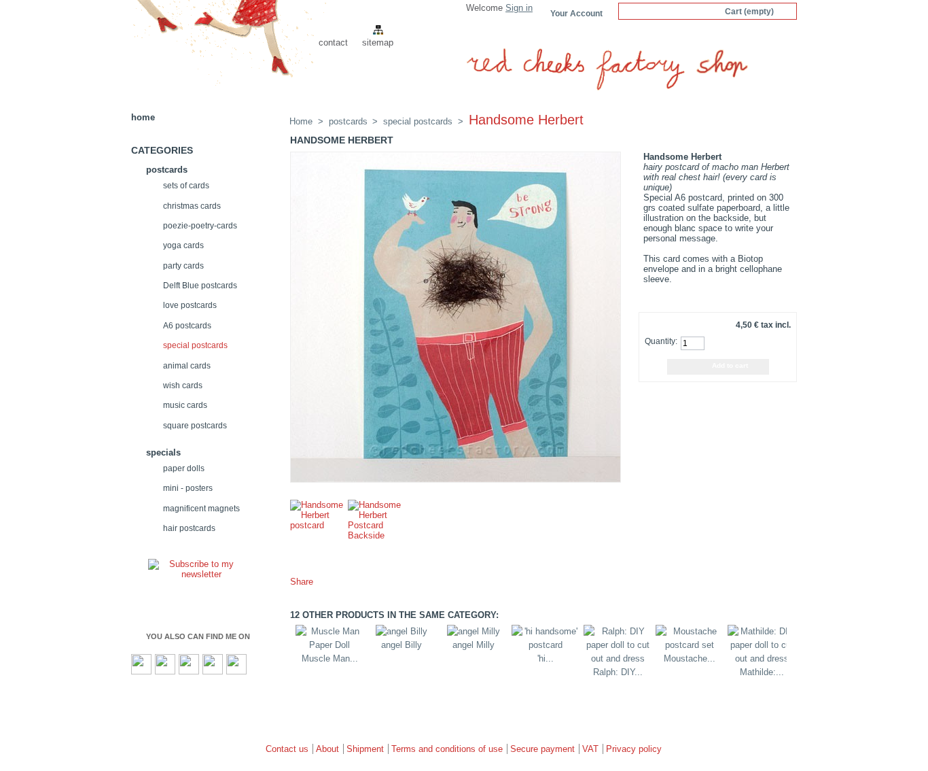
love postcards (190, 305)
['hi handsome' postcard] (545, 645)
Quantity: (660, 341)
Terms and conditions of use (447, 749)
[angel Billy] (401, 631)
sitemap (377, 42)
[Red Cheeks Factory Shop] (220, 51)
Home (301, 121)
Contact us (287, 749)
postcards (167, 170)
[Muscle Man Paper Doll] (329, 645)
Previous (288, 651)
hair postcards (189, 528)
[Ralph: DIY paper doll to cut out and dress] (618, 658)
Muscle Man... (330, 658)
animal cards (187, 365)
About (327, 749)
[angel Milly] (473, 631)
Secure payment (542, 749)
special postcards (195, 345)
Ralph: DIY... (618, 672)
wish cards (182, 385)
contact (333, 42)
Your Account (576, 13)
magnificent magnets (201, 508)
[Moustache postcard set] (690, 645)
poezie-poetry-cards (200, 225)
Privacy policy (634, 749)
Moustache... (689, 658)
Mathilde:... (762, 672)
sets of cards (186, 185)
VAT (590, 749)
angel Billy (401, 645)
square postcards (195, 425)
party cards (183, 265)
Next (794, 651)
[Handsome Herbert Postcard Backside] (375, 535)
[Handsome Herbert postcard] (317, 525)
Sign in (519, 8)
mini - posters (188, 487)
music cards (185, 404)
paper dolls (183, 468)
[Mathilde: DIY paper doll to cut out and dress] (762, 658)
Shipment (365, 749)
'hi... (545, 658)
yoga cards (183, 245)
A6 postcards (187, 325)
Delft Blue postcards (200, 285)
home (143, 117)
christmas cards (192, 205)
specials (163, 452)
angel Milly (473, 645)
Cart (749, 11)
